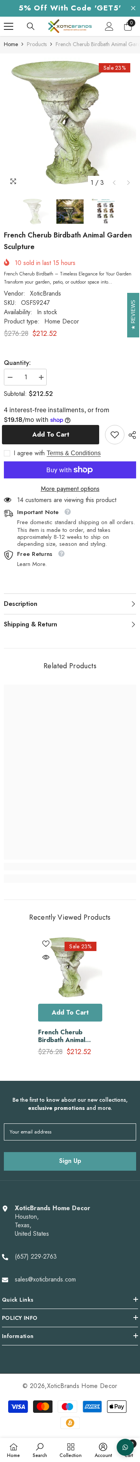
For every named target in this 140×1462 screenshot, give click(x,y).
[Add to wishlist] (46, 943)
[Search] (30, 26)
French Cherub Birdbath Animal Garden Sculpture (64, 1036)
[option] (70, 123)
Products (37, 44)
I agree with (29, 453)
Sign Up (70, 1160)
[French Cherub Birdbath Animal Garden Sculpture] (70, 968)
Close (133, 8)
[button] (114, 182)
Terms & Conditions (74, 453)
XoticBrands (45, 293)
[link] (114, 434)
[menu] (8, 26)
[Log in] (109, 26)
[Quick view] (46, 957)
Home (11, 44)
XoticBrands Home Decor (82, 1385)
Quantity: (17, 363)
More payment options (70, 489)
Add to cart (52, 434)
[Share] (130, 435)
